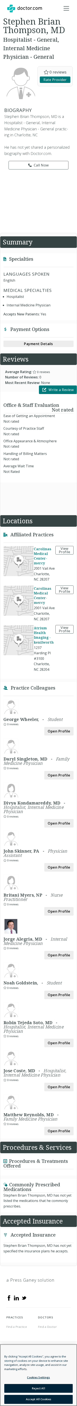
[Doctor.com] (24, 8)
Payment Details (38, 343)
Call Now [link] (41, 165)
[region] (38, 1375)
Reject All (38, 1388)
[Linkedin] (16, 1297)
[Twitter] (24, 1297)
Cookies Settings (38, 1377)
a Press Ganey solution (30, 1280)
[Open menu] (66, 8)
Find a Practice (16, 1327)
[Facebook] (9, 1297)
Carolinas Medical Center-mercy (42, 556)
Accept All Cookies (38, 1399)
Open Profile (59, 731)
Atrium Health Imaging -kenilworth (44, 635)
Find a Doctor (47, 1327)
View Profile (64, 550)
